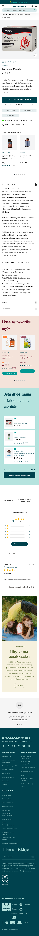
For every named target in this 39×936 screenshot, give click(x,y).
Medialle (5, 785)
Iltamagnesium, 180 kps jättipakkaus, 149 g (24, 454)
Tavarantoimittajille (8, 777)
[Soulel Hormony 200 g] (27, 142)
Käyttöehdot (6, 810)
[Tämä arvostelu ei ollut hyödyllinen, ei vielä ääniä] (33, 587)
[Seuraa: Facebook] (3, 745)
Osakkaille (5, 781)
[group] (10, 152)
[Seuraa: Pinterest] (18, 745)
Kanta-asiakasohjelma (28, 767)
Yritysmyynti (6, 773)
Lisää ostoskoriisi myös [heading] (11, 132)
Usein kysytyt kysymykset (25, 763)
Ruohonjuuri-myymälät (9, 766)
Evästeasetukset (7, 806)
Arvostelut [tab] (8, 501)
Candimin (23, 352)
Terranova (6, 152)
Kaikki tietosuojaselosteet (8, 824)
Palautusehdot (6, 799)
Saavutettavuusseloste (9, 829)
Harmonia (6, 352)
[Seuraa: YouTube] (23, 745)
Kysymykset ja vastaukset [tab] (25, 501)
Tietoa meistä (6, 757)
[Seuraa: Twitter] (8, 745)
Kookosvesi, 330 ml (21, 437)
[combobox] (18, 10)
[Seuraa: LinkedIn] (29, 745)
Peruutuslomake (7, 803)
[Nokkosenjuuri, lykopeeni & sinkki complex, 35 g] (9, 142)
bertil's (5, 65)
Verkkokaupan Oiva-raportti (8, 839)
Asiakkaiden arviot (27, 771)
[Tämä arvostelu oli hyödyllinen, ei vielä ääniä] (29, 587)
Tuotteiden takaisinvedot (10, 843)
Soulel (22, 152)
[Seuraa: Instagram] (13, 745)
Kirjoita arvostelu (19, 544)
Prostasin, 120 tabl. (21, 423)
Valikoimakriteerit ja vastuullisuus (8, 761)
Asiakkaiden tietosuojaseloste (7, 815)
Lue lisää (5, 92)
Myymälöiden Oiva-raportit (8, 833)
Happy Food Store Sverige (27, 779)
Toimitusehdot (6, 795)
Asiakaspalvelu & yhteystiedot (26, 757)
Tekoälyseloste (7, 819)
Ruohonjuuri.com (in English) (27, 785)
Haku (22, 775)
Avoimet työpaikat (8, 769)
